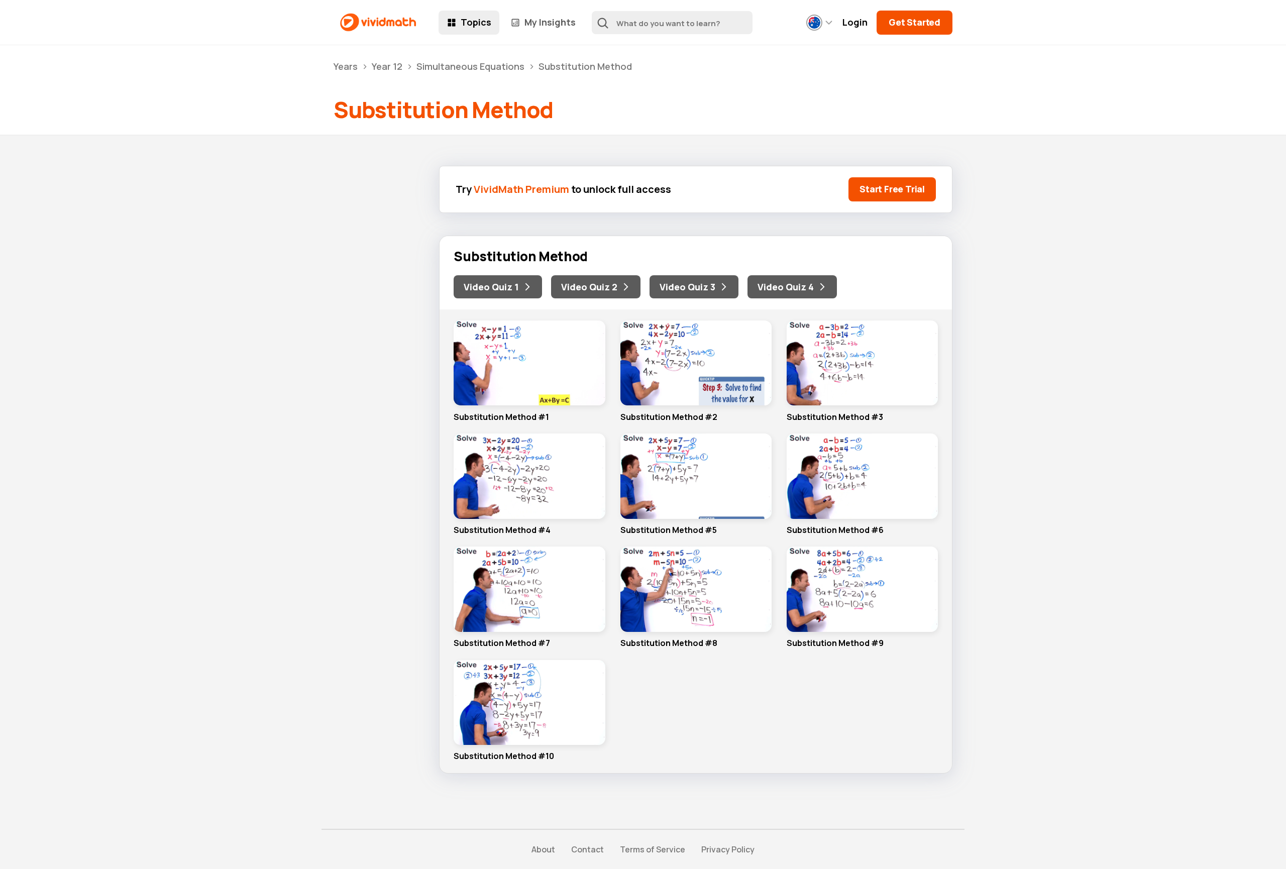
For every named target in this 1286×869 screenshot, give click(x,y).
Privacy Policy (728, 849)
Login (855, 22)
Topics (476, 22)
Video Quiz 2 (589, 287)
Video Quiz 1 (491, 287)
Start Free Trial (892, 189)
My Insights (550, 22)
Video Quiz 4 (786, 287)
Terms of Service (652, 849)
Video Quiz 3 (687, 287)
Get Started (914, 22)
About (543, 849)
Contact (587, 849)
